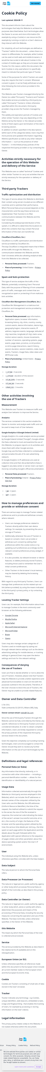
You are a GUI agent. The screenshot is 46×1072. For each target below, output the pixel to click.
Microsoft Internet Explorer (16, 627)
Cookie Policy (22, 1045)
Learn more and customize (24, 1067)
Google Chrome (11, 615)
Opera (7, 638)
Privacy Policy (35, 478)
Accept (38, 1067)
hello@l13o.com (27, 713)
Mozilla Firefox (11, 619)
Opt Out (8, 481)
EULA (2, 1045)
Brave (7, 634)
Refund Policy (35, 1045)
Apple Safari (10, 623)
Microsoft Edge (11, 631)
